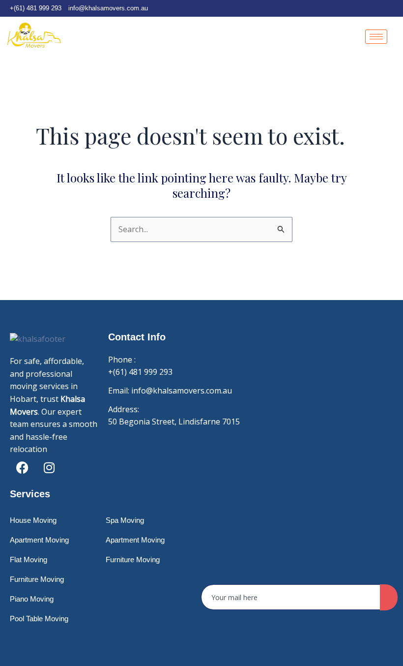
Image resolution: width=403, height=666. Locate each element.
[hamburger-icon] (376, 37)
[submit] (389, 597)
